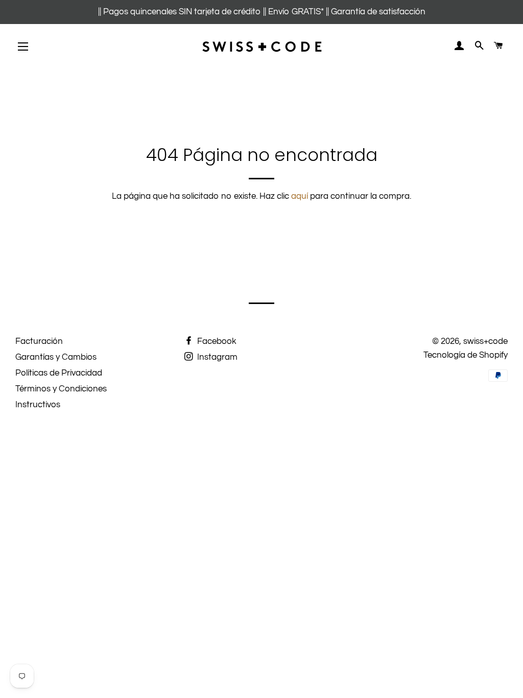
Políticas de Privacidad (58, 373)
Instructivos (37, 404)
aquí (299, 196)
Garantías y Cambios (56, 357)
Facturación (39, 341)
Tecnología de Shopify (465, 355)
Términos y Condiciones (61, 388)
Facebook (215, 341)
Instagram (216, 357)
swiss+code (485, 341)
